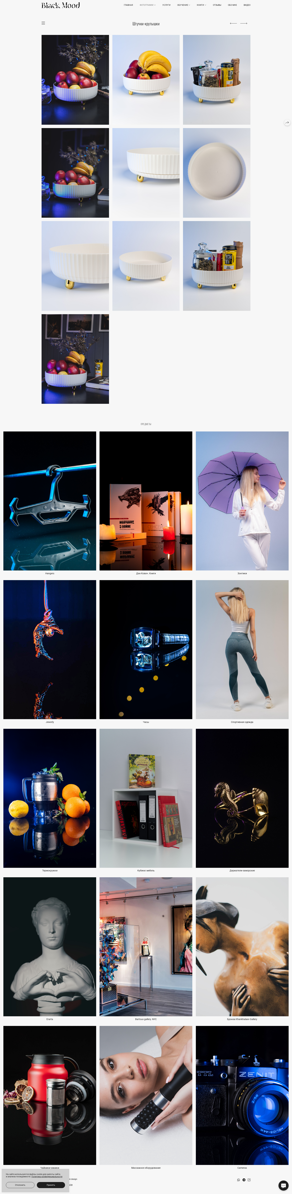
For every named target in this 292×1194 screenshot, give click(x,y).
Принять (51, 1185)
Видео (247, 5)
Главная (128, 5)
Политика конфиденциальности (46, 1176)
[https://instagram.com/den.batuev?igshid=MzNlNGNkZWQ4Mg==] (249, 1180)
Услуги (166, 5)
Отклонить (20, 1185)
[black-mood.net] (61, 5)
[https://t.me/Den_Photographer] (243, 1180)
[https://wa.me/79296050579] (238, 1180)
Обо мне (232, 5)
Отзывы (217, 5)
